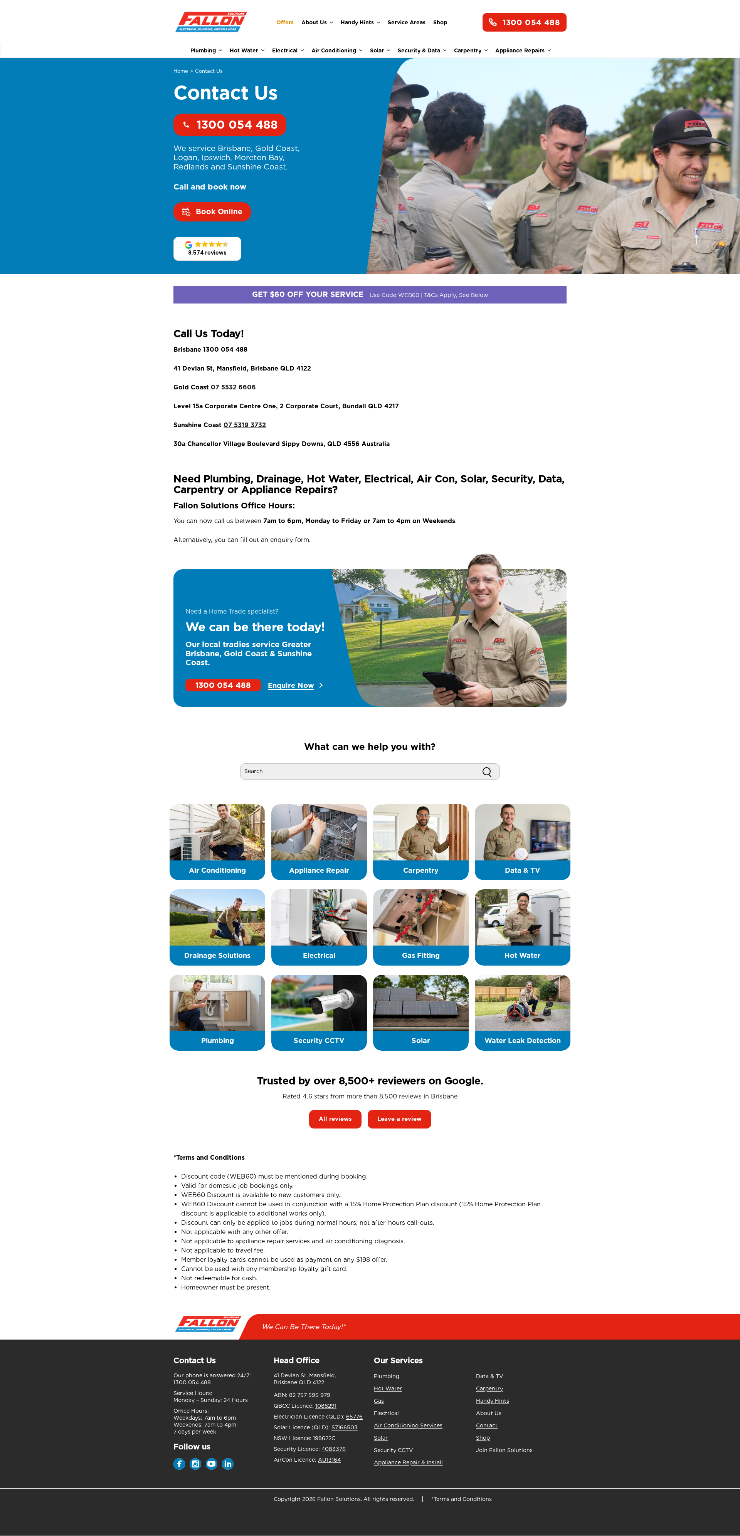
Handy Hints (357, 22)
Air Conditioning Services (408, 1425)
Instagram (195, 1464)
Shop (440, 22)
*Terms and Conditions (461, 1499)
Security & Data (419, 50)
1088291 (325, 1406)
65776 (354, 1417)
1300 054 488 (531, 22)
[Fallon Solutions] (211, 22)
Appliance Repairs (520, 50)
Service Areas (407, 22)
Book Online (219, 211)
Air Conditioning (333, 50)
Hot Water (244, 50)
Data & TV (489, 1376)
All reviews (335, 1118)
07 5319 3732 (245, 425)
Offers (285, 22)
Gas (379, 1401)
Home (180, 71)
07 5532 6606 (233, 387)
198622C (324, 1438)
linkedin (228, 1464)
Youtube (211, 1464)
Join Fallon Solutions (504, 1450)
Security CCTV (393, 1450)
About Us (314, 22)
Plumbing (203, 50)
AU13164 (329, 1460)
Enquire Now (291, 685)
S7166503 (344, 1427)
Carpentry (467, 50)
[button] (207, 249)
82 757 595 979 (309, 1395)
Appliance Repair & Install (408, 1462)
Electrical (285, 50)
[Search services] (487, 771)
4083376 (333, 1449)
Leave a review (399, 1118)
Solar (377, 50)
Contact (487, 1425)
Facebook (179, 1464)
